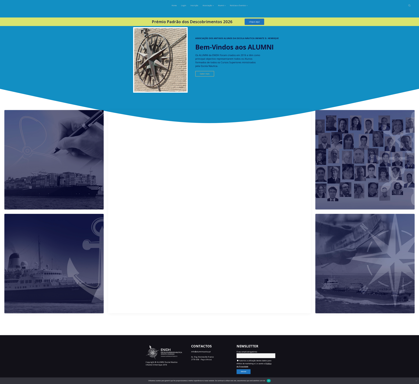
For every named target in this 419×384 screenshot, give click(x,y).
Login (183, 5)
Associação (207, 5)
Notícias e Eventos (238, 5)
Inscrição (194, 5)
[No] (416, 381)
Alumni (221, 5)
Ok (269, 380)
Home (174, 5)
